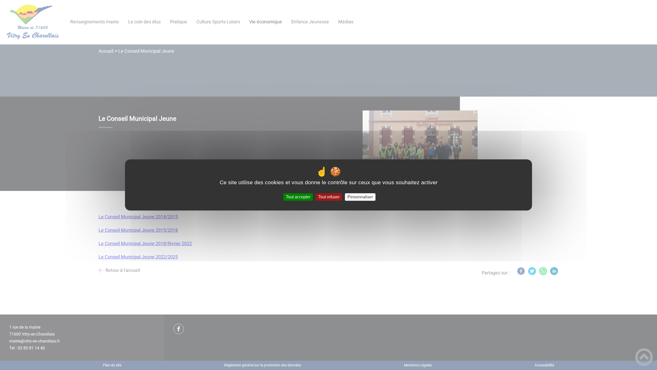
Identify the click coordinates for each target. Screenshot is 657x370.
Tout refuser (329, 197)
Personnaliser (360, 197)
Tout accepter (298, 197)
